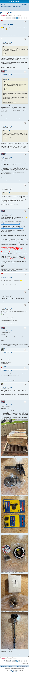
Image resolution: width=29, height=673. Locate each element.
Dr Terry (2, 122)
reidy (6, 13)
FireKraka (4, 366)
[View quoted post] (8, 79)
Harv (6, 70)
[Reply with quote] (25, 21)
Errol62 (5, 348)
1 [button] (10, 18)
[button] (7, 18)
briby (5, 383)
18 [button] (15, 18)
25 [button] (24, 18)
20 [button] (19, 18)
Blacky (8, 13)
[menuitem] (3, 4)
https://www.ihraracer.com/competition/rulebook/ (10, 223)
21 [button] (21, 18)
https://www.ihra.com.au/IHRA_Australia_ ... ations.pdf (12, 227)
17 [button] (13, 18)
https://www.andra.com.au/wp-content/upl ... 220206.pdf (12, 232)
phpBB (11, 670)
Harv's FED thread (6, 12)
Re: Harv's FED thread (7, 24)
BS (1, 38)
